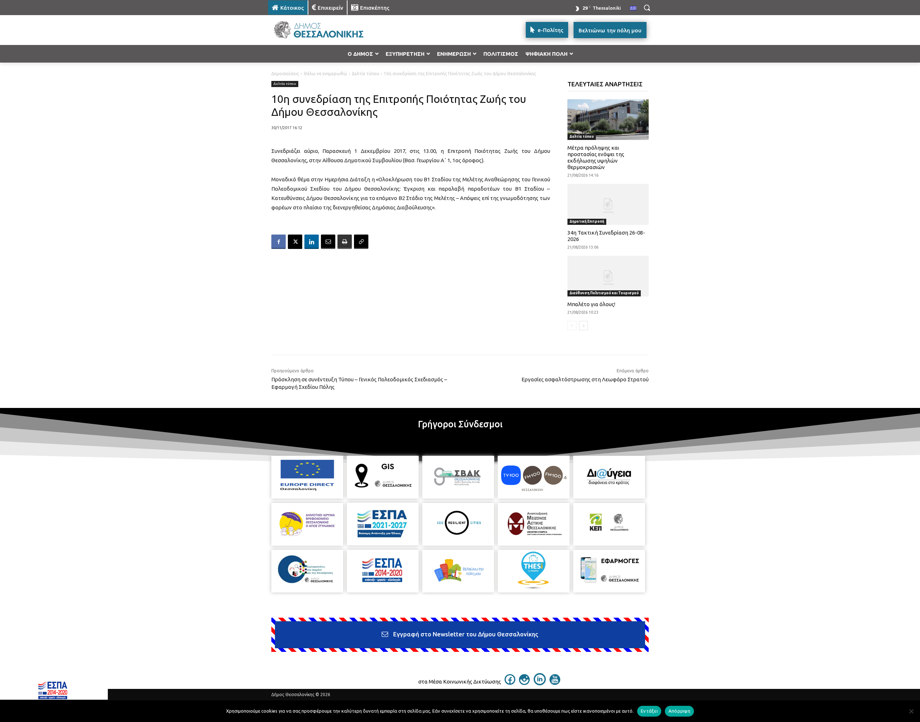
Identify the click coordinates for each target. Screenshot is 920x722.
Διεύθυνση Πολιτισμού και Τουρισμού (604, 293)
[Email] (328, 242)
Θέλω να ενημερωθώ (325, 73)
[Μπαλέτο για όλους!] (608, 276)
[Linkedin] (311, 242)
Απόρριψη (679, 710)
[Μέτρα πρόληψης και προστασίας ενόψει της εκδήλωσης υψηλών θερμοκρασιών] (608, 119)
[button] (647, 8)
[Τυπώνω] (344, 242)
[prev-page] (571, 325)
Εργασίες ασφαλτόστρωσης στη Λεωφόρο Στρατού (585, 379)
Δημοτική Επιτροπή (587, 221)
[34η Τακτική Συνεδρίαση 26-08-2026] (608, 204)
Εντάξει (649, 710)
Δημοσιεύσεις (285, 73)
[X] (295, 242)
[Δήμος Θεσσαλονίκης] (325, 30)
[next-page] (583, 325)
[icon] (510, 683)
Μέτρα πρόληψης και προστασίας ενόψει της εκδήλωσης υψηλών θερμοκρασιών (595, 157)
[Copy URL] (361, 242)
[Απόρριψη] (911, 711)
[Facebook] (278, 242)
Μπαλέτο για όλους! (591, 304)
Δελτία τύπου (365, 73)
